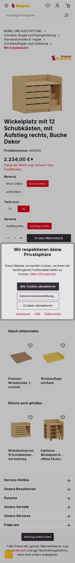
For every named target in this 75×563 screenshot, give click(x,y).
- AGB (37, 314)
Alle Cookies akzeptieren (38, 286)
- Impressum (22, 314)
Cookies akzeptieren (38, 305)
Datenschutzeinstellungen (38, 296)
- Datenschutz (52, 314)
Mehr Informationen (43, 274)
